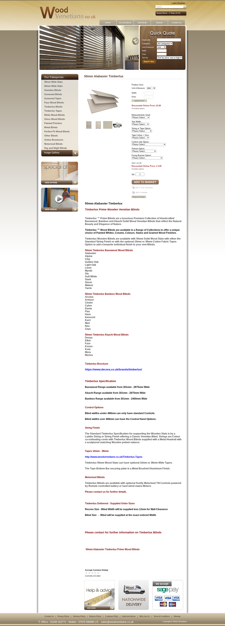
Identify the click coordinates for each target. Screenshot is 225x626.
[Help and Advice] (99, 595)
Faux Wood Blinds (54, 102)
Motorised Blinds (53, 144)
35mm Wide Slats (53, 82)
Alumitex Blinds (52, 90)
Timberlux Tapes (53, 110)
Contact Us (49, 616)
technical (142, 22)
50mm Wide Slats (53, 86)
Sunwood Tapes (52, 98)
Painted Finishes (53, 123)
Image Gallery (51, 152)
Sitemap (177, 616)
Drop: (144, 54)
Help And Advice (129, 616)
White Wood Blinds (54, 115)
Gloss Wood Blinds (54, 119)
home (108, 22)
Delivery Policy (79, 616)
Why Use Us (144, 616)
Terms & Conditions (162, 616)
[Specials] (59, 186)
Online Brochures (53, 139)
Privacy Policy (63, 616)
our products (125, 22)
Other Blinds (51, 135)
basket (159, 22)
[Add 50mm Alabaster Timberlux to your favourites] (143, 189)
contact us (177, 22)
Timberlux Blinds (53, 106)
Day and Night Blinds (55, 148)
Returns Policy (95, 616)
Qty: (133, 174)
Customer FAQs (111, 616)
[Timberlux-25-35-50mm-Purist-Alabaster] (103, 120)
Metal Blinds (51, 127)
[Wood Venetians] (69, 13)
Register (181, 3)
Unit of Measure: (148, 47)
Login (174, 3)
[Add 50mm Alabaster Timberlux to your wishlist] (140, 193)
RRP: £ (135, 163)
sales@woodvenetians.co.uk (117, 621)
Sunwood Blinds (53, 94)
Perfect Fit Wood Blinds (57, 131)
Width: (144, 51)
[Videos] (59, 212)
